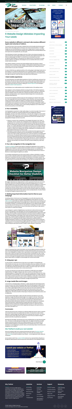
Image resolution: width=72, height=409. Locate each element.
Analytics (57, 42)
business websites (39, 331)
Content (57, 53)
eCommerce (57, 62)
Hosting (57, 65)
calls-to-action (8, 200)
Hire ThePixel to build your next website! (19, 329)
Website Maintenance (57, 102)
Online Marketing (57, 77)
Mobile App (57, 74)
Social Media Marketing (57, 87)
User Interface (57, 93)
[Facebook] (55, 406)
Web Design (16, 31)
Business (57, 50)
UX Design (57, 96)
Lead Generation (9, 31)
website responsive (32, 83)
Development (57, 56)
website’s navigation (10, 146)
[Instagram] (58, 406)
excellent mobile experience (16, 84)
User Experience (57, 90)
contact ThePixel (21, 338)
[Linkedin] (62, 406)
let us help (10, 334)
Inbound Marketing (57, 68)
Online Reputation (57, 80)
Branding (57, 48)
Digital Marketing (57, 59)
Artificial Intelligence (57, 45)
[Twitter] (65, 406)
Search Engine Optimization (57, 84)
